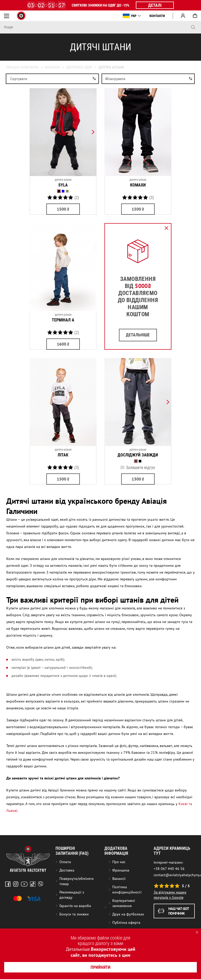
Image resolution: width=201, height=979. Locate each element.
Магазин (52, 67)
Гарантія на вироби (75, 905)
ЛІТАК (63, 454)
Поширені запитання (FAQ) (71, 851)
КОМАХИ (138, 185)
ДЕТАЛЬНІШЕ (138, 334)
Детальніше (78, 949)
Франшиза (120, 870)
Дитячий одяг (79, 67)
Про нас (118, 861)
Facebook (7, 884)
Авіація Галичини (22, 67)
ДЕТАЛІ (154, 5)
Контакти (157, 16)
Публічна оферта (126, 922)
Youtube (24, 884)
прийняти (100, 967)
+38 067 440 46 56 (169, 868)
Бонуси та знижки (74, 914)
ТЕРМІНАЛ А (63, 320)
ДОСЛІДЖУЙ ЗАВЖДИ (138, 454)
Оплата (65, 861)
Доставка (66, 870)
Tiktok (32, 884)
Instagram (15, 884)
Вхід (183, 15)
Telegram (40, 884)
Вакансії (119, 878)
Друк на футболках (128, 914)
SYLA (63, 185)
